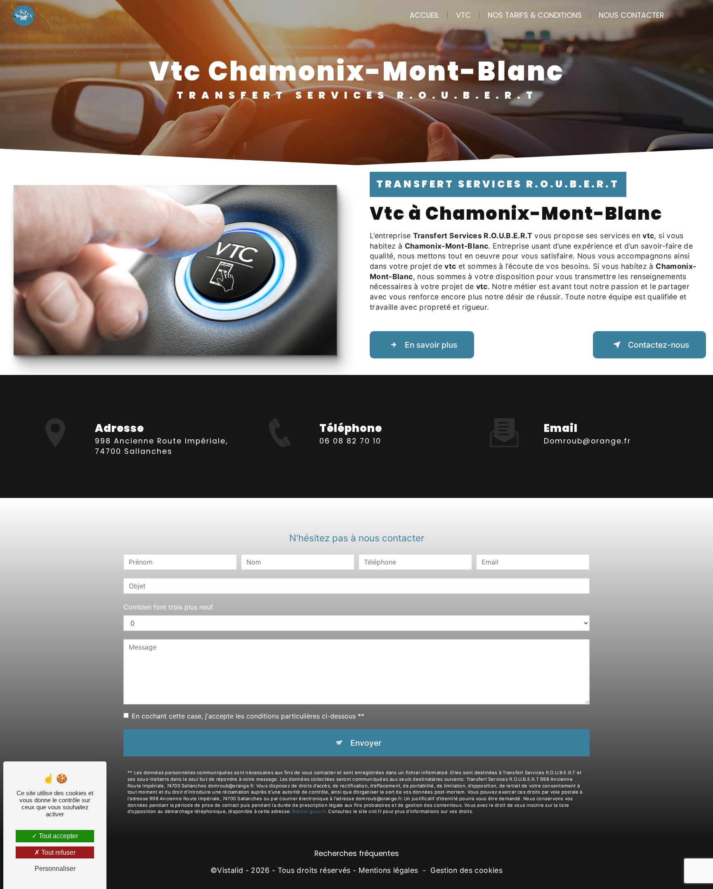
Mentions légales (388, 870)
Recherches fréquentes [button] (356, 853)
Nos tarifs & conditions (535, 15)
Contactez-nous (658, 345)
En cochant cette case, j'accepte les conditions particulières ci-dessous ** (248, 716)
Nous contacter (631, 15)
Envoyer (365, 743)
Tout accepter (57, 835)
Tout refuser (58, 852)
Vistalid (230, 870)
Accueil (424, 15)
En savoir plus (431, 345)
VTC (463, 15)
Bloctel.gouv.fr (308, 811)
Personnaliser (55, 868)
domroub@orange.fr (587, 441)
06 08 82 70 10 (350, 441)
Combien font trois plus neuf (168, 607)
